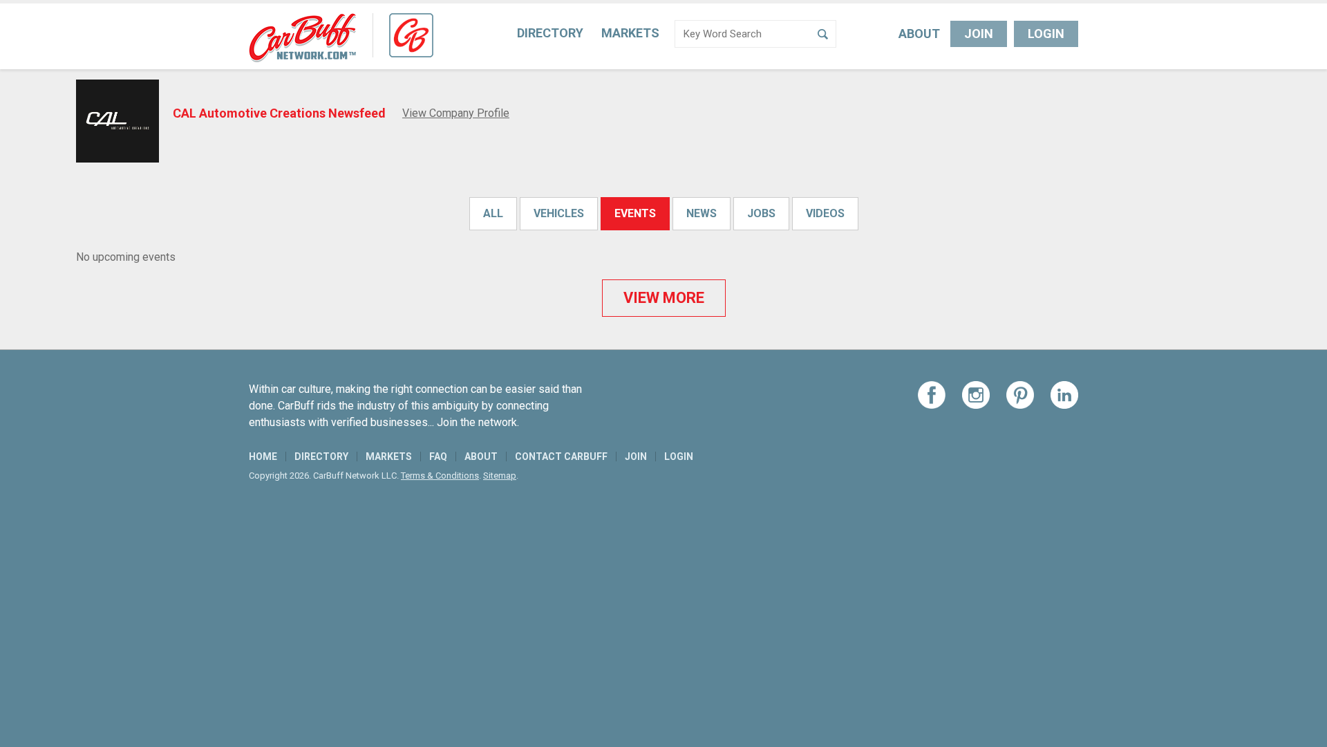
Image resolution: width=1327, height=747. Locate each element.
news (701, 213)
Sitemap (499, 475)
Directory (550, 33)
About (919, 33)
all (493, 213)
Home (263, 456)
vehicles (559, 213)
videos (825, 213)
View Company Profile (455, 113)
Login (1046, 33)
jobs (761, 213)
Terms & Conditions (440, 475)
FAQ (438, 456)
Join (978, 33)
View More (663, 297)
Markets (630, 33)
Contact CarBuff (561, 456)
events (635, 213)
